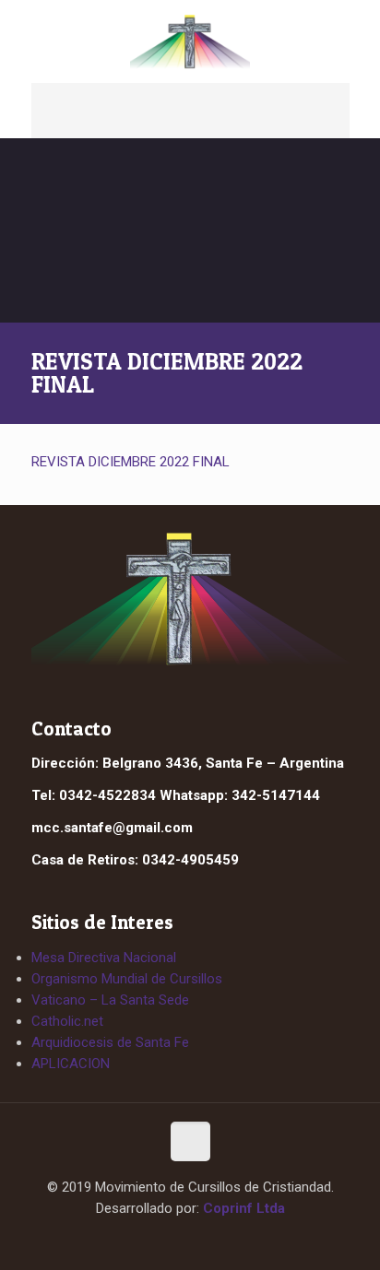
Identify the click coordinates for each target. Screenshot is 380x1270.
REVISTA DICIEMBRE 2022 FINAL (130, 461)
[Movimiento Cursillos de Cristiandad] (190, 41)
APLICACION (70, 1063)
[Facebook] (173, 1240)
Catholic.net (67, 1021)
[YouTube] (207, 1240)
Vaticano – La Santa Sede (110, 1000)
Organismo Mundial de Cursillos (126, 978)
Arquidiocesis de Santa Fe (110, 1042)
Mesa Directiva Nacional (103, 957)
